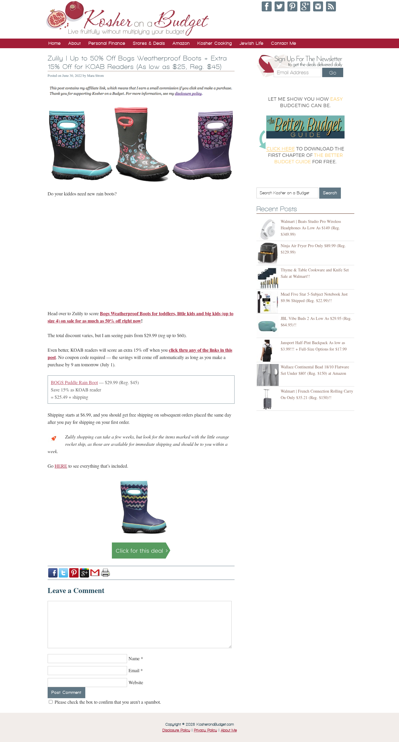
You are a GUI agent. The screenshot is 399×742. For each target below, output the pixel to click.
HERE (61, 466)
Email (134, 670)
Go (332, 73)
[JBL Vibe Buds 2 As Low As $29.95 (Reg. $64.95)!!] (268, 326)
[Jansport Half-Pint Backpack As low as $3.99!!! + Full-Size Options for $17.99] (268, 350)
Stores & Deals (149, 43)
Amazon (181, 43)
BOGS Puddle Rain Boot (74, 382)
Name (134, 658)
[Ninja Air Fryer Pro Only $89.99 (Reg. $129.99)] (268, 253)
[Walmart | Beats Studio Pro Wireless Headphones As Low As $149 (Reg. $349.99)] (268, 229)
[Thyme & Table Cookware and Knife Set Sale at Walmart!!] (268, 278)
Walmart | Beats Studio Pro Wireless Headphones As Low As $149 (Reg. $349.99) (311, 228)
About (74, 43)
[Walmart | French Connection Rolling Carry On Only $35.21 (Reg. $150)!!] (268, 399)
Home (54, 43)
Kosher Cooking (214, 43)
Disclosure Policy (176, 730)
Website (136, 682)
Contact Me (283, 43)
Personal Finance (107, 43)
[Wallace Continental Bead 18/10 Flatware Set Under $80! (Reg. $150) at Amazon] (268, 375)
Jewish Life (251, 43)
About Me (229, 730)
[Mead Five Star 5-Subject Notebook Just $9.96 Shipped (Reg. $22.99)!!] (268, 302)
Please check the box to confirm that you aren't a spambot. (107, 702)
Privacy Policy (205, 730)
